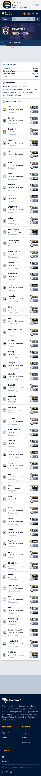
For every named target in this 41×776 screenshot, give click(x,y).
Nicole (10, 485)
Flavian (11, 196)
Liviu (10, 552)
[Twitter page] (11, 772)
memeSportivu (14, 229)
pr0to (10, 496)
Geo (9, 596)
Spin (9, 107)
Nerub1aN (12, 296)
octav (10, 474)
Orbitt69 (11, 385)
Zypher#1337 (13, 240)
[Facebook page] (3, 772)
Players (5, 19)
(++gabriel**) (13, 641)
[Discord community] (7, 772)
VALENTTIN (12, 207)
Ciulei (10, 452)
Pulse (10, 162)
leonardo (11, 574)
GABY (10, 140)
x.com (24, 733)
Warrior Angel (13, 619)
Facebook (26, 742)
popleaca (11, 185)
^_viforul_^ (12, 418)
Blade (10, 507)
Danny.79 (11, 363)
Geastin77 (12, 262)
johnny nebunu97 (15, 329)
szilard (10, 463)
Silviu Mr (11, 441)
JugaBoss (12, 541)
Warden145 (12, 407)
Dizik (10, 307)
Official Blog (7, 733)
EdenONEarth (13, 585)
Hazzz (10, 530)
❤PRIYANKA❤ (14, 429)
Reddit (4, 738)
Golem (10, 518)
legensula (12, 396)
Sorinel (11, 118)
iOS (5, 756)
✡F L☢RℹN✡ (13, 563)
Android (7, 761)
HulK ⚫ (11, 352)
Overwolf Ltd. (12, 768)
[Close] (1, 5)
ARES (10, 173)
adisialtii (11, 374)
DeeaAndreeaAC (15, 630)
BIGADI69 (12, 652)
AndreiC (11, 340)
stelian (10, 218)
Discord (25, 738)
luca (9, 318)
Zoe (9, 608)
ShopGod (11, 129)
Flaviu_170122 (14, 251)
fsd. (9, 151)
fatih (10, 285)
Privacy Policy (27, 717)
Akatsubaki (12, 274)
